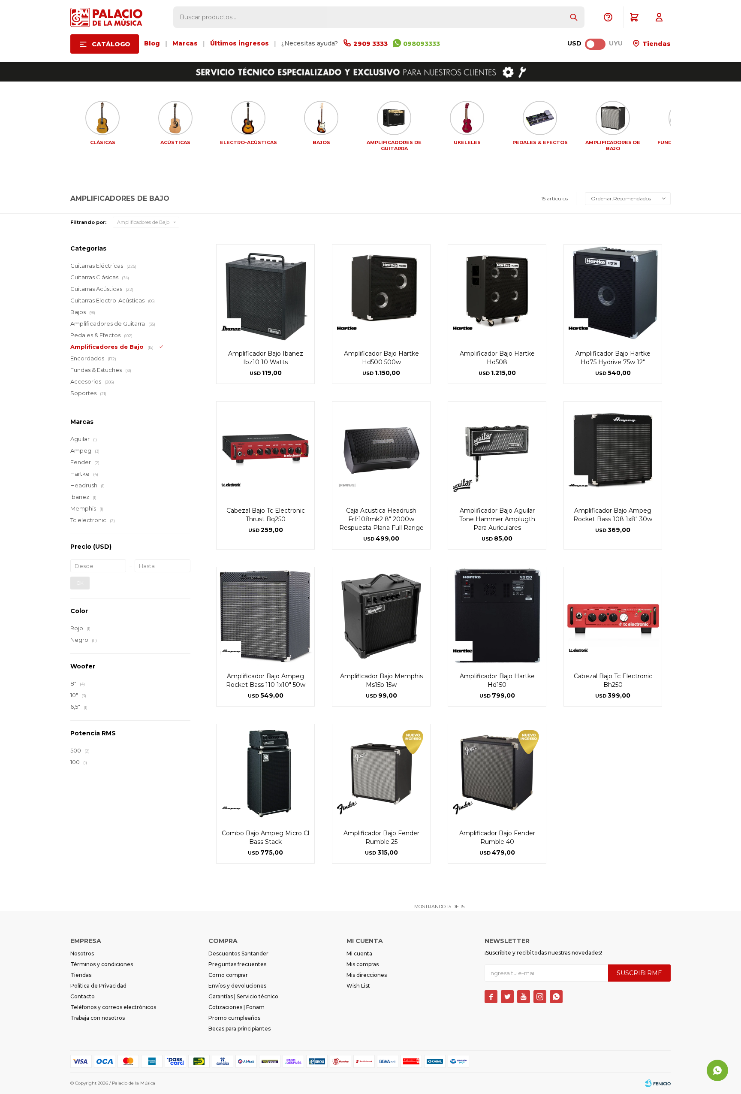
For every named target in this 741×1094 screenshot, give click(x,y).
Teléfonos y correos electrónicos (113, 1007)
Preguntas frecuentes (237, 964)
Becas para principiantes (239, 1028)
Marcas (185, 43)
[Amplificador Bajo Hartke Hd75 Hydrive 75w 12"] (612, 293)
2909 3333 (370, 44)
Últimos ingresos (239, 43)
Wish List (358, 985)
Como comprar (228, 975)
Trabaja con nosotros (97, 1018)
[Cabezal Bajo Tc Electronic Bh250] (612, 616)
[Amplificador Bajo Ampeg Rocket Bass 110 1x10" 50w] (265, 616)
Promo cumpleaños (234, 1018)
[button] (573, 17)
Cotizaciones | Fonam (236, 1007)
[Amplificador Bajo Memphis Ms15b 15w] (381, 616)
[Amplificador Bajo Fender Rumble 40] (497, 773)
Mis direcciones (366, 975)
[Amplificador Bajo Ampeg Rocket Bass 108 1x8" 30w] (612, 450)
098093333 (421, 44)
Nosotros (82, 953)
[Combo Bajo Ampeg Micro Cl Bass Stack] (265, 773)
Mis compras (362, 964)
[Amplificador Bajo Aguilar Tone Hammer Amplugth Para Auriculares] (497, 450)
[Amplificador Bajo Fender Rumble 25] (381, 773)
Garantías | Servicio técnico (243, 996)
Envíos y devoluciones (237, 985)
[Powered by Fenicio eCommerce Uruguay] (658, 1083)
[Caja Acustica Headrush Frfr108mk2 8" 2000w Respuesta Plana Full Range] (381, 450)
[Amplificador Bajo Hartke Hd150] (497, 616)
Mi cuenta (359, 953)
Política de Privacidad (98, 985)
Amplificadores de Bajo (143, 222)
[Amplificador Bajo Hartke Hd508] (497, 293)
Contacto (82, 996)
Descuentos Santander (238, 953)
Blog (152, 43)
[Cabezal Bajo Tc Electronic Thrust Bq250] (265, 450)
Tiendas (656, 44)
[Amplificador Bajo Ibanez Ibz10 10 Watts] (265, 293)
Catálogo (111, 44)
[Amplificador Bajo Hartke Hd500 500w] (381, 293)
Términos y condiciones (101, 964)
